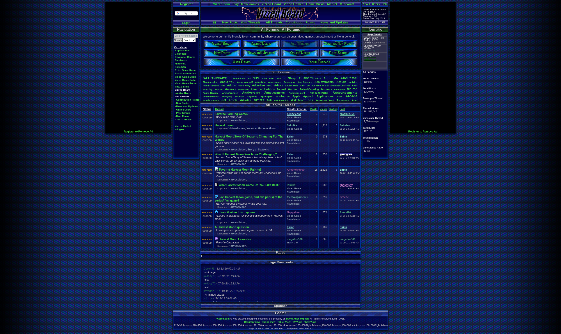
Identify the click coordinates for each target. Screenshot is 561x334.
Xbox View (310, 322)
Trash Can (292, 242)
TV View (297, 322)
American (243, 89)
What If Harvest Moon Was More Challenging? (246, 154)
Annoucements (274, 92)
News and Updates (334, 22)
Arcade (351, 96)
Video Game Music (185, 76)
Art (223, 100)
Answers (239, 96)
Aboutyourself (245, 82)
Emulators (181, 60)
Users (376, 4)
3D (249, 78)
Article (233, 100)
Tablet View (284, 322)
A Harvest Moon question (232, 227)
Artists (259, 100)
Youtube (252, 128)
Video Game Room (186, 83)
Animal (293, 89)
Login (186, 23)
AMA (354, 85)
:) (285, 78)
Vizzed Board (271, 4)
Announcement (297, 93)
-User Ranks (182, 116)
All (308, 85)
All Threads (274, 22)
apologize (282, 96)
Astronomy (343, 100)
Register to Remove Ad (138, 131)
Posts (314, 109)
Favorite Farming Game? (232, 114)
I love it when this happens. (237, 212)
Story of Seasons (258, 149)
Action (341, 82)
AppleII (308, 96)
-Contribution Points (187, 99)
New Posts (230, 22)
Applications (182, 50)
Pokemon (180, 67)
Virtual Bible (182, 86)
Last (342, 109)
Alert (302, 85)
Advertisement (262, 85)
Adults (231, 85)
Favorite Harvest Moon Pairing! (240, 169)
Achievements (324, 82)
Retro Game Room (185, 70)
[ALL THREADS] (215, 78)
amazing (208, 89)
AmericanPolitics (262, 89)
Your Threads (251, 22)
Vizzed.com (221, 4)
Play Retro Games (246, 4)
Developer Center (185, 57)
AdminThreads (211, 85)
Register (186, 4)
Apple (296, 96)
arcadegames (211, 100)
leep (292, 78)
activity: (353, 82)
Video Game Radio (185, 80)
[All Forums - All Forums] (280, 19)
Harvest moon (224, 125)
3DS (256, 78)
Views (323, 109)
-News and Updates (186, 106)
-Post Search (182, 113)
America (230, 89)
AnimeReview (210, 93)
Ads (223, 85)
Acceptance (274, 82)
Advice (278, 85)
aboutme (260, 82)
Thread (219, 109)
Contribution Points (300, 22)
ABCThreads (312, 78)
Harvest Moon (237, 120)
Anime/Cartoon (230, 93)
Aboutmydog (210, 82)
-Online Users (183, 109)
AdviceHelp (291, 85)
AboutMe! (348, 78)
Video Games (294, 4)
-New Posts (181, 103)
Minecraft (347, 4)
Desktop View (252, 322)
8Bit (264, 78)
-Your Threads (183, 119)
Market (332, 4)
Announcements (345, 92)
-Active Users (183, 93)
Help (384, 4)
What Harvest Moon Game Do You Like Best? (249, 185)
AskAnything (281, 100)
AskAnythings (302, 100)
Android (281, 89)
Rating (333, 109)
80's (279, 78)
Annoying (227, 96)
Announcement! (319, 92)
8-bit (271, 78)
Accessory (289, 82)
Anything (252, 96)
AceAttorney (305, 82)
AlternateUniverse (340, 85)
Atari (354, 100)
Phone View (268, 322)
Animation (339, 89)
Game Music (315, 4)
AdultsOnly (244, 85)
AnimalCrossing (309, 89)
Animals (326, 89)
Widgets (179, 129)
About (366, 4)
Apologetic (266, 96)
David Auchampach (297, 318)
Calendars (180, 53)
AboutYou (227, 82)
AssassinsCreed (325, 100)
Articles (245, 100)
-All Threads (182, 96)
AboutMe (330, 78)
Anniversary (251, 92)
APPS (339, 96)
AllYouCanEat (320, 85)
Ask (269, 100)
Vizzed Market (183, 126)
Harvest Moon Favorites (235, 239)
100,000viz (239, 78)
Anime (352, 89)
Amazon (219, 89)
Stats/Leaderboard (185, 73)
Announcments (211, 96)
